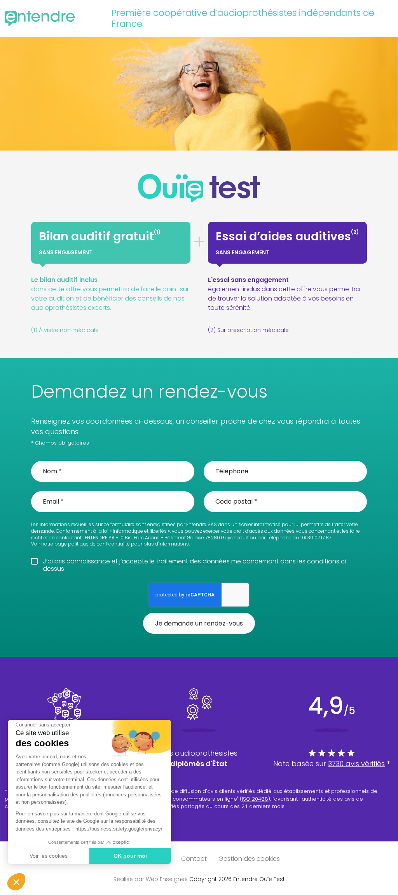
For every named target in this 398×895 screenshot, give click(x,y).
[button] (16, 881)
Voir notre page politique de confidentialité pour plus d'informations (110, 544)
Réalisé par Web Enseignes (150, 879)
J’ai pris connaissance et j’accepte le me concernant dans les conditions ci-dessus (196, 565)
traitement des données (193, 561)
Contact (194, 858)
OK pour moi (130, 856)
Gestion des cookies (249, 858)
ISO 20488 (255, 799)
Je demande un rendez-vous (199, 623)
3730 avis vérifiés (356, 763)
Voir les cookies (49, 856)
